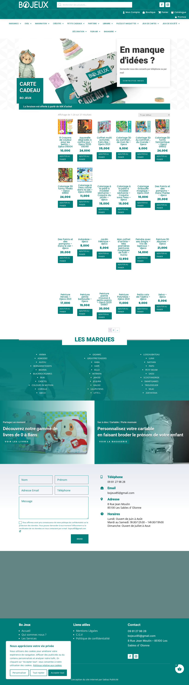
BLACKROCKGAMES (42, 373)
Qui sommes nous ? (34, 634)
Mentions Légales (87, 631)
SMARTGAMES (151, 381)
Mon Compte (133, 12)
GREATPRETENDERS (97, 358)
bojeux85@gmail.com (120, 493)
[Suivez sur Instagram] (167, 4)
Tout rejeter (38, 672)
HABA (97, 362)
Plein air (94, 31)
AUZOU (42, 362)
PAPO (151, 366)
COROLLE (42, 389)
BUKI (42, 377)
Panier (165, 12)
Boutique (150, 12)
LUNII (151, 358)
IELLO (97, 369)
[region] (38, 660)
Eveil (27, 23)
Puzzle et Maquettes (126, 23)
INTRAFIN (97, 373)
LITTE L (97, 392)
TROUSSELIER (151, 385)
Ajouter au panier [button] (65, 157)
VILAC (151, 389)
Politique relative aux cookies (47, 665)
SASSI (151, 373)
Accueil (26, 631)
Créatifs (57, 23)
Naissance (14, 23)
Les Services (29, 638)
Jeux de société (170, 23)
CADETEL (42, 381)
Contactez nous (133, 81)
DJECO (42, 392)
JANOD (97, 377)
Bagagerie (109, 31)
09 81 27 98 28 (116, 482)
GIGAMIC (97, 354)
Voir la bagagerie (113, 441)
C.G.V (79, 634)
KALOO (96, 385)
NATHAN (151, 362)
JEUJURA (97, 381)
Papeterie (92, 23)
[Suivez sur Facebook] (161, 4)
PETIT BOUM (151, 369)
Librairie (106, 23)
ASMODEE (43, 358)
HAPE (97, 366)
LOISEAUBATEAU (151, 354)
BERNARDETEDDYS (42, 366)
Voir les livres (17, 441)
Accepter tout (57, 672)
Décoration (78, 31)
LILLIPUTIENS (97, 389)
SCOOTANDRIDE (151, 377)
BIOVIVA (43, 369)
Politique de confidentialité (93, 638)
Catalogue (180, 12)
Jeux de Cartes (149, 23)
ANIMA (42, 354)
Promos (182, 16)
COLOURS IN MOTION (42, 385)
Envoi (80, 539)
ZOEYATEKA (151, 392)
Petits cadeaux (74, 23)
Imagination (41, 23)
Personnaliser (19, 672)
